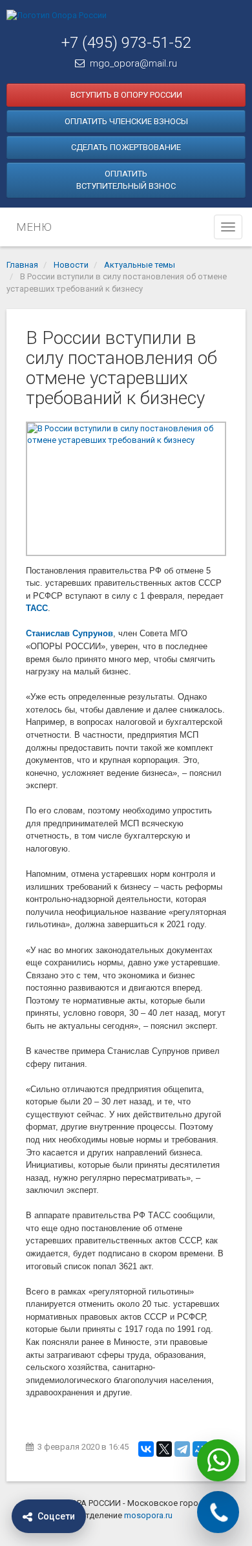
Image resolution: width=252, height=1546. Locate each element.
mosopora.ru (148, 1515)
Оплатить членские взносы (126, 121)
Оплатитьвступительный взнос (126, 180)
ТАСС (37, 608)
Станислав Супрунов (69, 633)
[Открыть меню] (228, 227)
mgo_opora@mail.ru (133, 63)
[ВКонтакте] (146, 1449)
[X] (164, 1449)
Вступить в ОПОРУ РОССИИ (126, 95)
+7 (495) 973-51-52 (126, 43)
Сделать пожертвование (126, 147)
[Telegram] (182, 1449)
